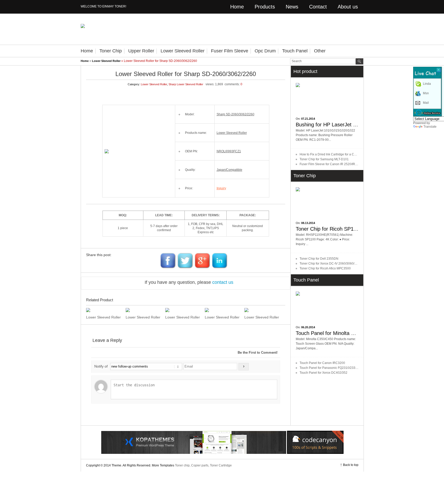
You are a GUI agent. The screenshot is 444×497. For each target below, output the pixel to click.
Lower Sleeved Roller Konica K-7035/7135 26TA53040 (222, 317)
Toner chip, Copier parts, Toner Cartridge (203, 465)
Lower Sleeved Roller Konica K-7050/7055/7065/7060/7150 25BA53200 (143, 317)
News (292, 7)
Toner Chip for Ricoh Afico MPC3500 (325, 268)
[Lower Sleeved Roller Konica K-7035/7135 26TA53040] (222, 310)
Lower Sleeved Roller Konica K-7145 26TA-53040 (183, 317)
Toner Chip (110, 50)
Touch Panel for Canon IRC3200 (322, 363)
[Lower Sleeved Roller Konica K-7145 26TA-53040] (183, 310)
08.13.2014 (308, 222)
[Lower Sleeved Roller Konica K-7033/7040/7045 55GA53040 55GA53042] (262, 310)
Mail (426, 103)
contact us (222, 282)
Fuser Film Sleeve (229, 50)
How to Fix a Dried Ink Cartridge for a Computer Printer (338, 154)
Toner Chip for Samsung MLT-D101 (324, 159)
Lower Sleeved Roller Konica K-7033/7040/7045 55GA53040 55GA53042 (262, 317)
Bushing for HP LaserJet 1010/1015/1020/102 (348, 124)
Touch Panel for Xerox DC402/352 (323, 372)
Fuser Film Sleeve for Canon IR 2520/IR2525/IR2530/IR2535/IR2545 (347, 164)
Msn (426, 93)
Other (320, 50)
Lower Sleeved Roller (183, 50)
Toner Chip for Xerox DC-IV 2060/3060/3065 (331, 263)
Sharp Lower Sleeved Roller (186, 84)
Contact (318, 7)
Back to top (350, 465)
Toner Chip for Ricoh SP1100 (329, 229)
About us (348, 7)
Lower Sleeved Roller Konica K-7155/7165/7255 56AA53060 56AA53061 (104, 317)
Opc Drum (265, 50)
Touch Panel (295, 50)
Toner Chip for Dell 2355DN (319, 258)
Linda (427, 84)
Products (265, 7)
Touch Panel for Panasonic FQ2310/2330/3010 (332, 368)
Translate (430, 126)
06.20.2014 (308, 327)
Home (237, 7)
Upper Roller (141, 50)
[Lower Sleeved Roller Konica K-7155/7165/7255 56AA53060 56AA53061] (104, 310)
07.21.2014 (308, 118)
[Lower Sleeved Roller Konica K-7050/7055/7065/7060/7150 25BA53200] (143, 310)
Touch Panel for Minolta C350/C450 (336, 333)
